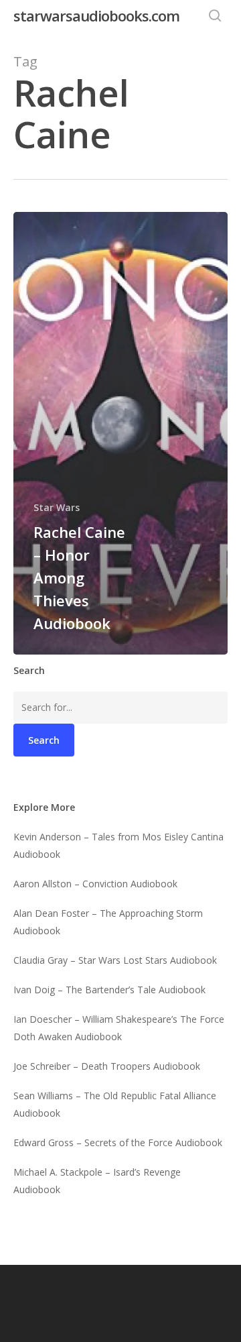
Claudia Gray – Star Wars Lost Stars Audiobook (115, 960)
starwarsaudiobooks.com (96, 15)
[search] (215, 15)
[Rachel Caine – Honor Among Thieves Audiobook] (120, 433)
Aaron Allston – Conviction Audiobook (95, 883)
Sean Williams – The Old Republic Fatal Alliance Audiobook (114, 1104)
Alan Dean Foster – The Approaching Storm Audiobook (108, 922)
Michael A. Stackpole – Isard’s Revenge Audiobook (97, 1181)
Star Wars (56, 507)
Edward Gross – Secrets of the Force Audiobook (117, 1142)
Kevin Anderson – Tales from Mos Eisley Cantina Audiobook (118, 845)
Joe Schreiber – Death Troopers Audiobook (106, 1066)
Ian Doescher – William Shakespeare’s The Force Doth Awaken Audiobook (118, 1028)
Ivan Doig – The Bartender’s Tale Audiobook (109, 989)
